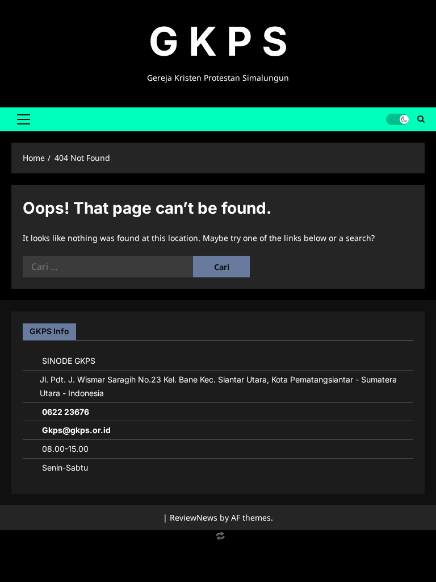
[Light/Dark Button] (397, 119)
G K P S (218, 41)
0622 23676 (65, 412)
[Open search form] (421, 119)
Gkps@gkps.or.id (76, 430)
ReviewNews (193, 517)
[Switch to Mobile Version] (218, 538)
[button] (23, 119)
